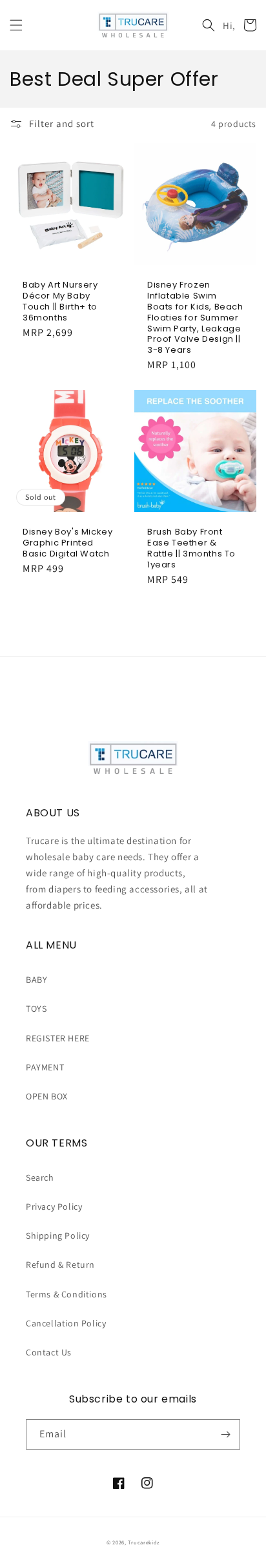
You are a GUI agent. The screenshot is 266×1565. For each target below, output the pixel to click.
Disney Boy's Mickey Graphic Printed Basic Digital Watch (67, 543)
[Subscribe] (225, 1434)
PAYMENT (45, 1067)
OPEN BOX (47, 1096)
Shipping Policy (58, 1235)
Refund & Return (60, 1264)
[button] (16, 25)
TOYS (36, 1008)
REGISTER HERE (58, 1038)
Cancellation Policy (66, 1323)
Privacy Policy (54, 1206)
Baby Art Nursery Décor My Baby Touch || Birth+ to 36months (60, 302)
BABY (36, 979)
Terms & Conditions (66, 1294)
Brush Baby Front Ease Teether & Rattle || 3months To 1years (191, 549)
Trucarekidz (143, 1542)
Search (40, 1177)
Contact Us (49, 1352)
